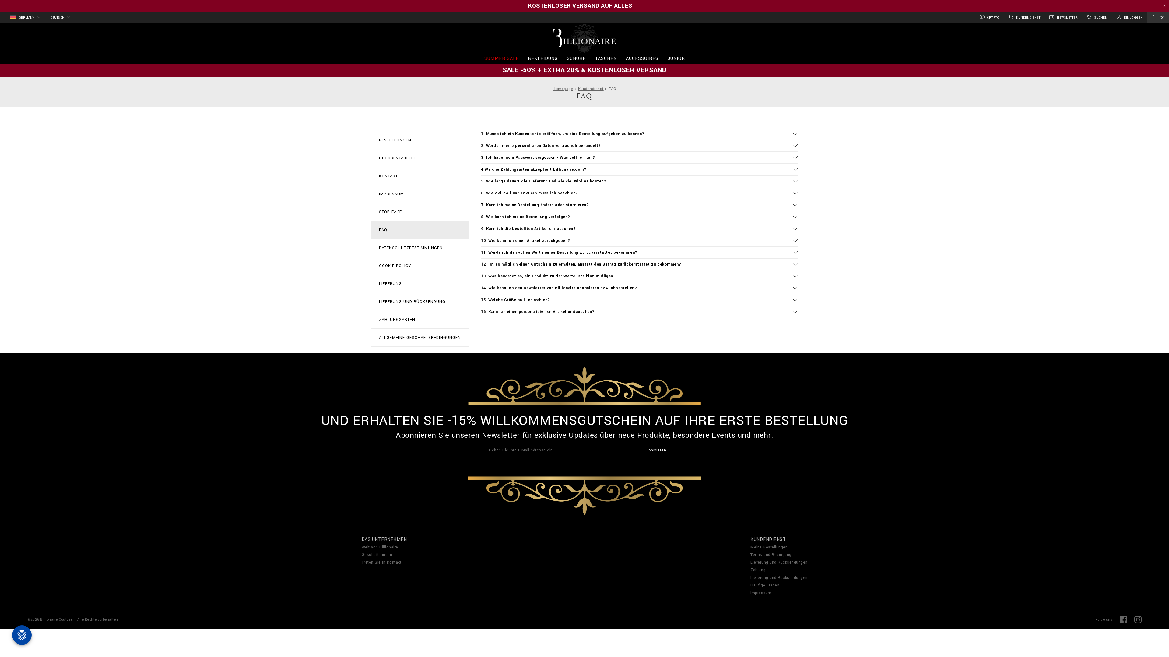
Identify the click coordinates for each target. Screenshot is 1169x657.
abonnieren (606, 284)
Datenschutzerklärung (656, 463)
